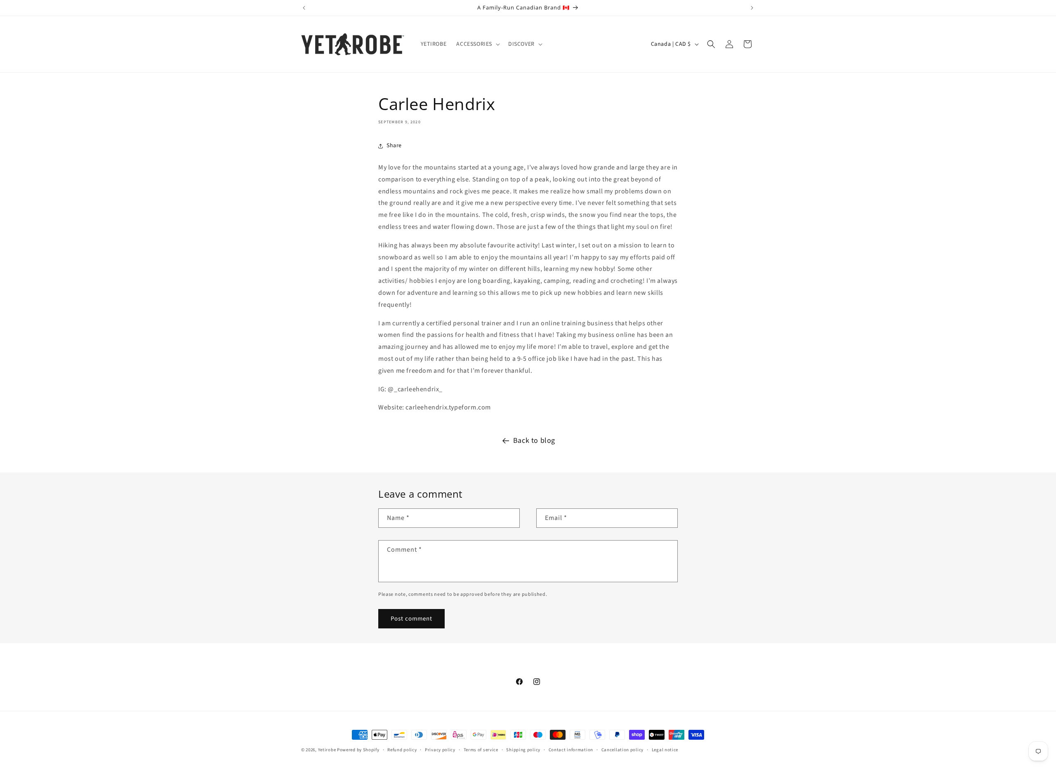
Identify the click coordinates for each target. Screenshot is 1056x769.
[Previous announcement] (304, 8)
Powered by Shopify (358, 750)
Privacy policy (440, 750)
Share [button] (394, 145)
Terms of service (481, 750)
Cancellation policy (622, 750)
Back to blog (534, 440)
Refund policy (402, 750)
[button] (477, 44)
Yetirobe (327, 750)
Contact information (571, 750)
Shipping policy (523, 750)
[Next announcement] (752, 8)
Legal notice (665, 750)
